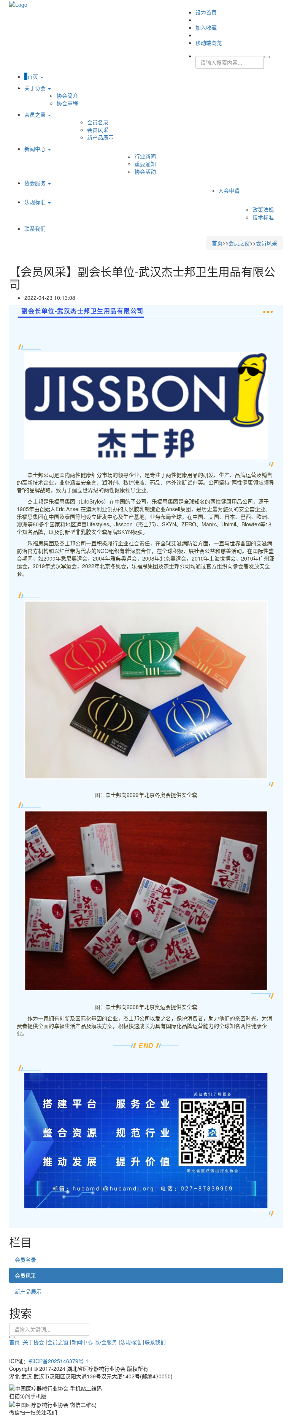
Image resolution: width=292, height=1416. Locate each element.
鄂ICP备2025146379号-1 (59, 1361)
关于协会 (35, 88)
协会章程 (67, 103)
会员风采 (97, 129)
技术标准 (263, 217)
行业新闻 (145, 156)
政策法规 (263, 209)
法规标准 (35, 202)
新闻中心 (35, 148)
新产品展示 (100, 137)
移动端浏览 (208, 42)
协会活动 (145, 171)
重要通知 (145, 164)
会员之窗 (35, 114)
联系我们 (35, 228)
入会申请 (229, 190)
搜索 (12, 1337)
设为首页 (206, 12)
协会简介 (67, 95)
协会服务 (35, 183)
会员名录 (97, 122)
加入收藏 (206, 27)
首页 (33, 76)
